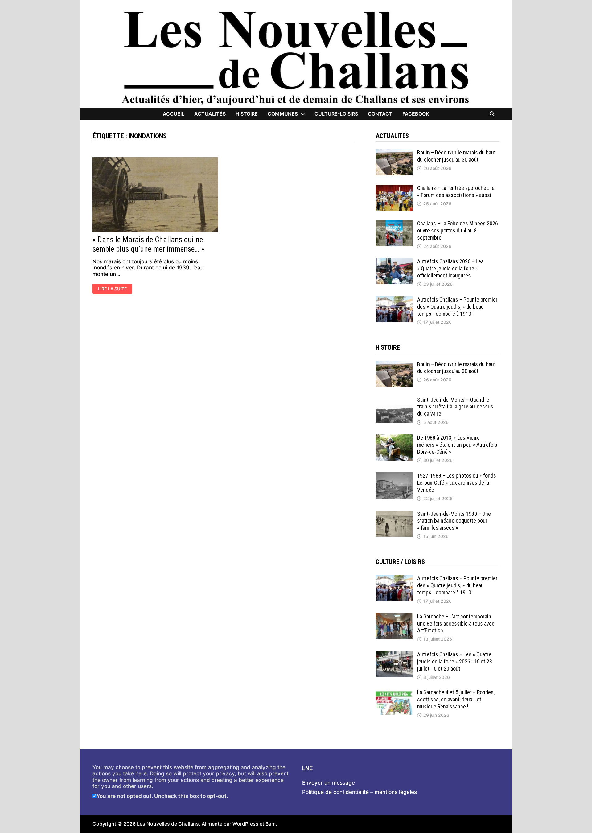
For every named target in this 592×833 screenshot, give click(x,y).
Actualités (210, 114)
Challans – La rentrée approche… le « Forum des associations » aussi (456, 191)
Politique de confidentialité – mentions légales (359, 792)
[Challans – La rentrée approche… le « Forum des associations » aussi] (394, 188)
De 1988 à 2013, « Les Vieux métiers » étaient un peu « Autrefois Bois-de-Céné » (457, 444)
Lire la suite (112, 289)
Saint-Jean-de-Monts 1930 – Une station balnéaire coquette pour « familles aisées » (454, 521)
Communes (283, 114)
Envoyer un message (328, 783)
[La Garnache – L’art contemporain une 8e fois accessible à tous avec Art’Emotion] (394, 616)
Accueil (173, 114)
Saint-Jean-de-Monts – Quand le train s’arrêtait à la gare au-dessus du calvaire (455, 406)
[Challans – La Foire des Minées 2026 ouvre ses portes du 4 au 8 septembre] (394, 223)
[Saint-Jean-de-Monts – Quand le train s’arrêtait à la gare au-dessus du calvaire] (394, 399)
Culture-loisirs (336, 114)
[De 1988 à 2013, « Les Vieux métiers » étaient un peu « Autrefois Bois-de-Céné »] (394, 437)
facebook (415, 114)
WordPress (245, 824)
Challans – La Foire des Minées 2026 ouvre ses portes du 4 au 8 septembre (457, 230)
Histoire (247, 114)
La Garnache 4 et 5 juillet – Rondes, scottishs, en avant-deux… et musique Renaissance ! (456, 699)
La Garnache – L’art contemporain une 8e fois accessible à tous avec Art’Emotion (456, 623)
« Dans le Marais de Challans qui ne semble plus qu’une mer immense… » (148, 244)
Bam (270, 824)
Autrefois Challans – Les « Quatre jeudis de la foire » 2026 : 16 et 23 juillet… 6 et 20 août (454, 661)
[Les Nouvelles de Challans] (296, 58)
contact (380, 114)
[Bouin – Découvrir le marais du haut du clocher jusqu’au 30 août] (394, 152)
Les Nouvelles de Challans (168, 824)
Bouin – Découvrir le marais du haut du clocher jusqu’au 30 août (456, 156)
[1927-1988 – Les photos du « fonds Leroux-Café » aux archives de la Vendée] (394, 475)
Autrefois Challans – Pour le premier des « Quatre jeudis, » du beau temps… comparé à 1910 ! (457, 306)
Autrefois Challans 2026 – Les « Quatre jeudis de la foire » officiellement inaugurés (450, 268)
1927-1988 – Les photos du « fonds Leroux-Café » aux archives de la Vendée (456, 482)
